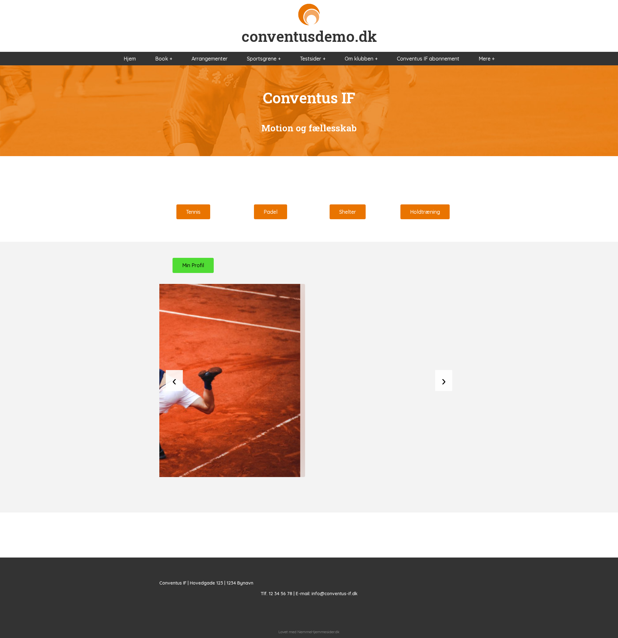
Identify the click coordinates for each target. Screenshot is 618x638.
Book (161, 58)
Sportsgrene (261, 58)
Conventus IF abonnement (428, 58)
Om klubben (359, 58)
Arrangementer (210, 58)
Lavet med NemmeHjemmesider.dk (309, 631)
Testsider (310, 58)
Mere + (487, 58)
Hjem (130, 58)
